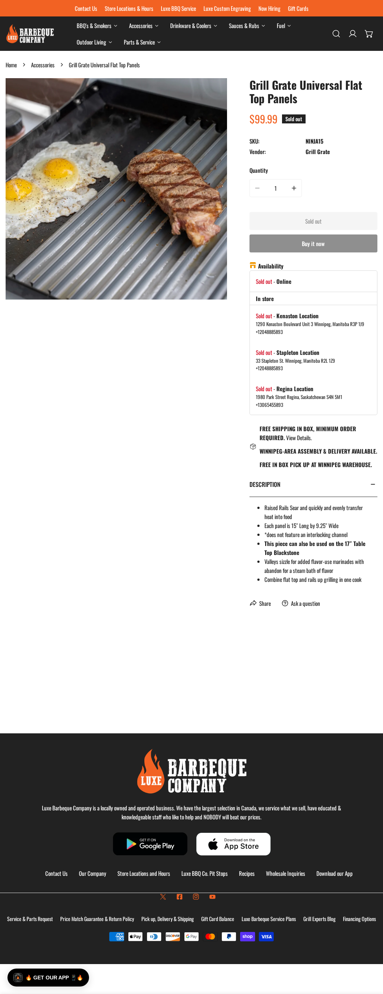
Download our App (334, 873)
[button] (369, 33)
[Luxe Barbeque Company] (30, 34)
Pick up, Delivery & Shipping (167, 919)
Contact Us (56, 873)
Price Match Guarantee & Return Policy (97, 919)
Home (11, 65)
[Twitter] (163, 896)
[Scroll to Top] (369, 954)
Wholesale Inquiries (285, 873)
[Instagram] (196, 896)
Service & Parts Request (30, 919)
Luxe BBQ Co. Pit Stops (204, 873)
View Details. (299, 437)
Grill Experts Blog (319, 919)
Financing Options (359, 919)
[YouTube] (212, 896)
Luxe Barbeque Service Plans (269, 919)
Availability (271, 266)
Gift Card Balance (217, 919)
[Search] (336, 33)
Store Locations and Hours (143, 873)
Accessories (43, 65)
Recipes (247, 873)
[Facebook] (179, 896)
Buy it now (313, 243)
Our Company (92, 873)
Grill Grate (318, 151)
